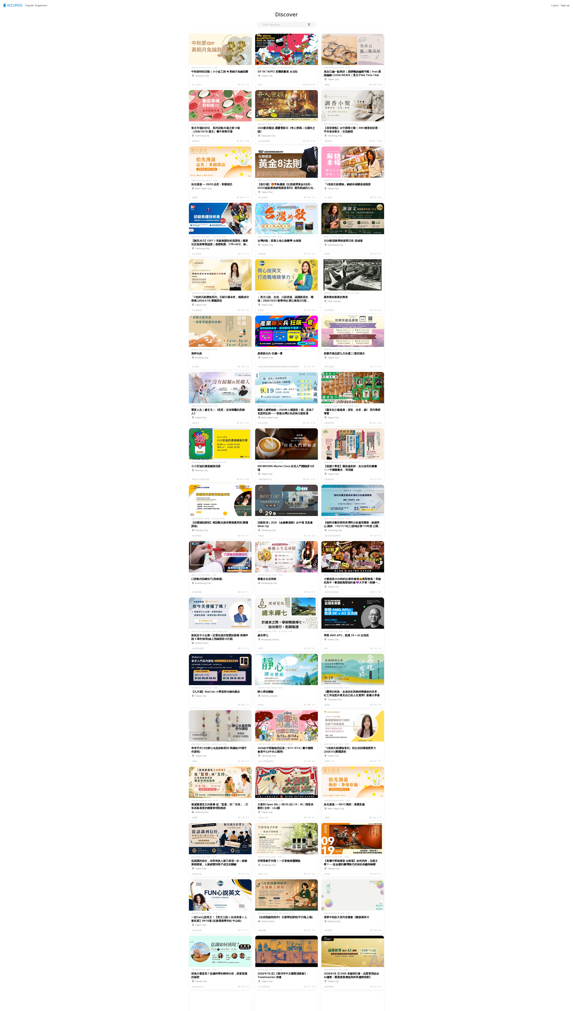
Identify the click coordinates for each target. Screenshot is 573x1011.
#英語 (261, 310)
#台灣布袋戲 (264, 141)
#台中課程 (197, 253)
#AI (326, 648)
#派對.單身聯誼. (331, 592)
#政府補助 (197, 535)
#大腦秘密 (197, 310)
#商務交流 (197, 873)
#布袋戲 (262, 253)
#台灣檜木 (329, 310)
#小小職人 (197, 84)
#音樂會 (328, 930)
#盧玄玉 (196, 422)
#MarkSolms (198, 986)
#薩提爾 (262, 930)
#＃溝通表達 (264, 986)
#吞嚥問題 (197, 592)
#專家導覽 (329, 422)
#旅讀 (327, 873)
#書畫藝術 (329, 479)
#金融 (261, 535)
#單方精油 (329, 366)
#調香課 (328, 141)
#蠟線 (327, 84)
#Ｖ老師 (328, 197)
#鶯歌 (327, 817)
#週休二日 (329, 761)
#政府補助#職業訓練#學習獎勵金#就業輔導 (278, 366)
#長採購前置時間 (332, 535)
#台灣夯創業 (198, 648)
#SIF (260, 84)
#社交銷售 (263, 197)
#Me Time (263, 873)
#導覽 (194, 197)
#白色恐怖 (263, 422)
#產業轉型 (329, 986)
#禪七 (261, 648)
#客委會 (196, 141)
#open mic (263, 817)
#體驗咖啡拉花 (265, 479)
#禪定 (261, 704)
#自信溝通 (197, 930)
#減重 (194, 817)
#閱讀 (327, 704)
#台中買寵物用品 (266, 761)
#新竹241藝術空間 (200, 479)
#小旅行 (196, 366)
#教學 (327, 253)
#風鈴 (194, 761)
